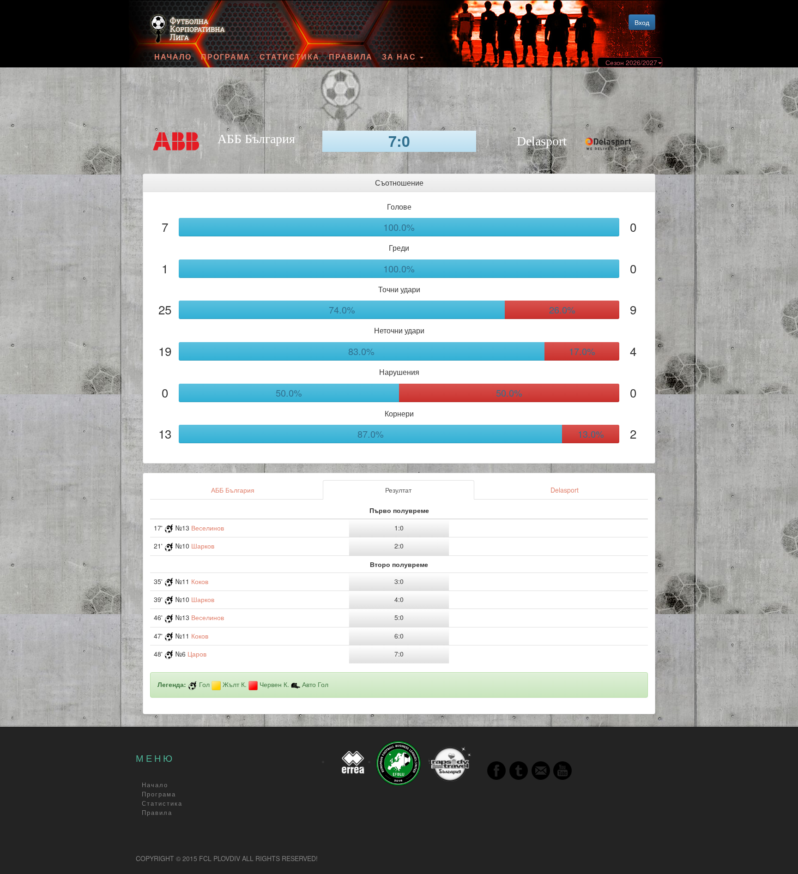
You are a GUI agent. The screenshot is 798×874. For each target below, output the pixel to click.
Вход (642, 22)
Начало (173, 56)
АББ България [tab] (232, 489)
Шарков (202, 545)
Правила (351, 56)
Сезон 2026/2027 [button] (631, 62)
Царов (196, 653)
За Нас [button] (400, 56)
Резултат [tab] (398, 489)
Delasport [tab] (564, 489)
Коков (199, 581)
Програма (225, 56)
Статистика (290, 56)
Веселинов (207, 527)
